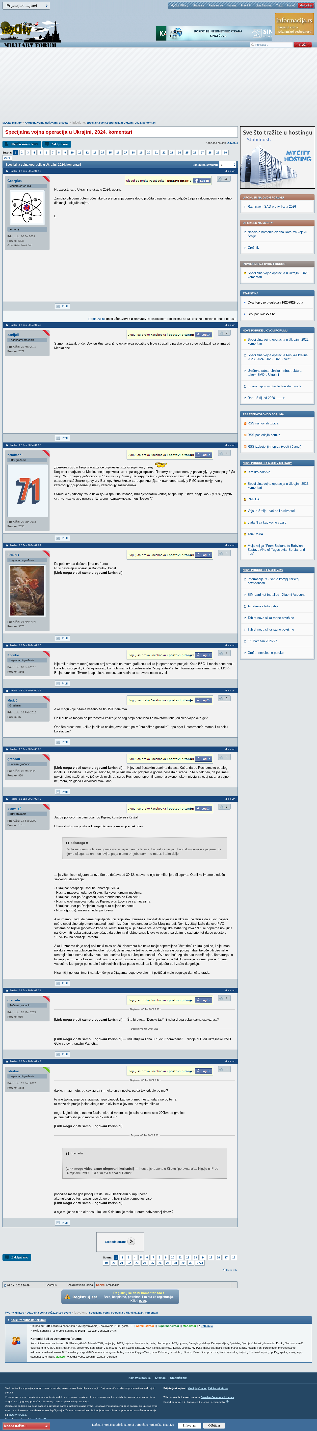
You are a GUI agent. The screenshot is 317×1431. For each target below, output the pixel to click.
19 (140, 152)
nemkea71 (15, 455)
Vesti (191, 1388)
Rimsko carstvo (259, 472)
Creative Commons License (217, 1397)
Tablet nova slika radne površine (271, 618)
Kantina (231, 5)
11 (79, 152)
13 (94, 152)
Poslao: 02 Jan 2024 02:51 (25, 690)
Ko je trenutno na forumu (28, 1320)
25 (186, 152)
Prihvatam (189, 1425)
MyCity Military (179, 5)
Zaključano (59, 144)
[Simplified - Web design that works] (227, 1401)
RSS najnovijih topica (263, 423)
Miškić (12, 700)
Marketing (306, 5)
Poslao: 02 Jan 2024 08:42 (25, 798)
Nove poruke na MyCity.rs (263, 570)
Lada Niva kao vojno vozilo (267, 522)
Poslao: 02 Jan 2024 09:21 (25, 990)
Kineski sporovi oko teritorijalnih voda (274, 386)
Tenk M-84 (255, 534)
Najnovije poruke (140, 1377)
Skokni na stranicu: (205, 164)
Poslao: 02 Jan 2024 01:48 (25, 325)
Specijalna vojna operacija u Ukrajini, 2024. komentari (121, 122)
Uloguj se (198, 5)
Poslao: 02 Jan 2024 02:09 (25, 545)
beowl (12, 809)
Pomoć (291, 5)
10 (72, 152)
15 (110, 152)
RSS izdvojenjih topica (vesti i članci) (274, 446)
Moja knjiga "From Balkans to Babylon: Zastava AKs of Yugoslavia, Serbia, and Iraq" (276, 549)
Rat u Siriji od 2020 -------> (266, 398)
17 (125, 152)
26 (194, 152)
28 (210, 152)
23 (171, 152)
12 (87, 152)
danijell (13, 335)
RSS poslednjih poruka (264, 435)
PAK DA (254, 499)
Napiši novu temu (24, 144)
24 (179, 152)
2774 (7, 157)
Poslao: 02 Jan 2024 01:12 (25, 171)
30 (225, 152)
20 (148, 152)
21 (156, 152)
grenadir (13, 759)
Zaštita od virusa (218, 1388)
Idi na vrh (231, 1270)
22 (163, 152)
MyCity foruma (17, 1414)
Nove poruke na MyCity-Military (267, 463)
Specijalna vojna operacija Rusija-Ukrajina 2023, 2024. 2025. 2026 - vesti (278, 357)
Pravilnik (246, 5)
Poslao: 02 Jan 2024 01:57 (25, 445)
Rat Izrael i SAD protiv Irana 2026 (272, 206)
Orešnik (253, 247)
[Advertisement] (158, 87)
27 (202, 152)
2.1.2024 (232, 142)
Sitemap (160, 1377)
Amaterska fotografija (263, 606)
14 (102, 152)
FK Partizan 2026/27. (263, 641)
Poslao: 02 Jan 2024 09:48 (25, 1061)
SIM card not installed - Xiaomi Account (276, 594)
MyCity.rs (201, 1388)
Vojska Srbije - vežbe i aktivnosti (271, 511)
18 (133, 152)
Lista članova (263, 5)
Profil (65, 306)
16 (117, 152)
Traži (279, 5)
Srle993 (13, 555)
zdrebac (13, 1071)
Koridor (13, 655)
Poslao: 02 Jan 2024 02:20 (25, 645)
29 (217, 152)
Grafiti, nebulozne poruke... (267, 653)
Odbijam (214, 1425)
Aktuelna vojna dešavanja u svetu (47, 122)
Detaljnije (207, 1325)
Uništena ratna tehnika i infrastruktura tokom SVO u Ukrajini (274, 372)
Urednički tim (178, 1377)
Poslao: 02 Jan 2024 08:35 (25, 749)
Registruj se (216, 5)
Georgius (14, 181)
